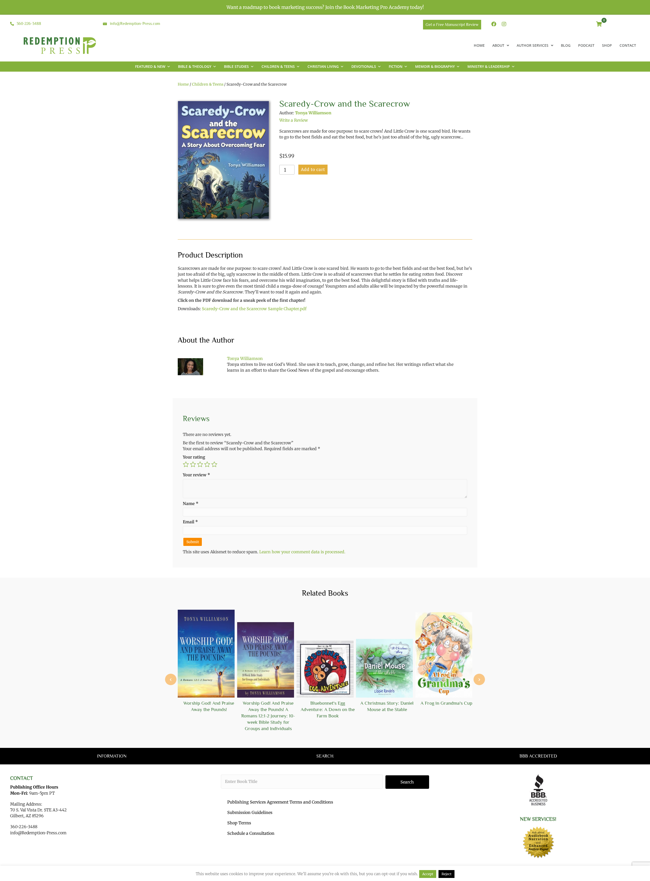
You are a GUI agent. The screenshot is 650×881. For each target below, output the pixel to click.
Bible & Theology (194, 66)
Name (191, 503)
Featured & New (150, 66)
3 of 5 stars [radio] (200, 464)
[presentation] (170, 679)
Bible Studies (236, 66)
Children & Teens (278, 66)
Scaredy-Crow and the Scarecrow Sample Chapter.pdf (254, 308)
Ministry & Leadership (488, 66)
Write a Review (293, 120)
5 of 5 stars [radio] (214, 464)
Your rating (194, 457)
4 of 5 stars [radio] (207, 464)
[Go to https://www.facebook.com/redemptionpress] (493, 24)
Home (183, 84)
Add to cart (313, 169)
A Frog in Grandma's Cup (446, 703)
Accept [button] (427, 874)
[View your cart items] (599, 24)
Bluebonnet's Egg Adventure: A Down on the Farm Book (328, 709)
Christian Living (323, 66)
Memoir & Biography (435, 66)
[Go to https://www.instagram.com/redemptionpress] (504, 24)
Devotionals (363, 66)
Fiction (395, 66)
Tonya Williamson (313, 112)
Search (407, 781)
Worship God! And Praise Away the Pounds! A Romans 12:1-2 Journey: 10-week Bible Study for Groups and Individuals (268, 715)
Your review (196, 474)
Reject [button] (446, 874)
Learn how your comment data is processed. (302, 551)
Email (190, 521)
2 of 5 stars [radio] (193, 464)
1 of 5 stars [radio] (186, 464)
